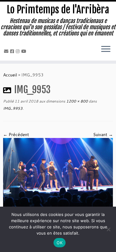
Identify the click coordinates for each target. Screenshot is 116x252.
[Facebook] (13, 51)
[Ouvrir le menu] (105, 49)
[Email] (7, 51)
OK (59, 242)
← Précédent (16, 134)
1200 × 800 (76, 101)
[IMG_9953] (58, 174)
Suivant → (103, 134)
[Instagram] (18, 51)
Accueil (10, 75)
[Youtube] (24, 51)
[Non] (108, 229)
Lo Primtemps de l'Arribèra (58, 9)
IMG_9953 (13, 108)
